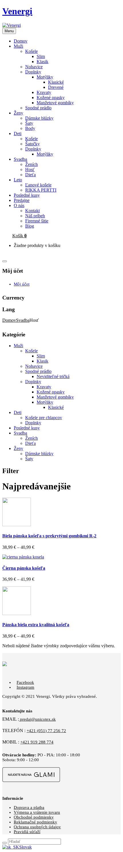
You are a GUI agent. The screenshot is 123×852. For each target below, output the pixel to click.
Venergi (17, 11)
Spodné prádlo (38, 107)
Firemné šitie (36, 220)
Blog (29, 226)
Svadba (22, 320)
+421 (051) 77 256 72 (46, 730)
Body (30, 128)
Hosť (30, 169)
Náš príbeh (35, 215)
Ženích (31, 164)
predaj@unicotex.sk (37, 719)
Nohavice (34, 66)
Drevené (56, 87)
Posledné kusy (27, 427)
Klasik (42, 61)
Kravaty (44, 92)
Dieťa (30, 174)
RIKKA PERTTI (40, 190)
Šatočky (32, 143)
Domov (9, 320)
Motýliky (45, 77)
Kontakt (32, 210)
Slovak (25, 847)
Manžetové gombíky (55, 102)
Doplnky (33, 71)
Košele (31, 51)
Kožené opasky (51, 97)
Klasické (56, 82)
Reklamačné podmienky (35, 822)
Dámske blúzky (39, 118)
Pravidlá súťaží (27, 831)
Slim (41, 56)
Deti (17, 412)
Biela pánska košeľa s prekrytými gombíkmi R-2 (49, 535)
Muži (18, 345)
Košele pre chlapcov (43, 417)
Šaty (29, 123)
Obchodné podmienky (34, 817)
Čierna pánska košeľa (23, 568)
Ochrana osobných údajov (37, 827)
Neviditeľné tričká (53, 376)
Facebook (25, 682)
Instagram (25, 687)
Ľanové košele (38, 184)
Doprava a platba (29, 807)
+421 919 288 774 (36, 742)
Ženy (18, 448)
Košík (19, 235)
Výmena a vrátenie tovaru (37, 812)
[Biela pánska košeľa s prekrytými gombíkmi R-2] (16, 524)
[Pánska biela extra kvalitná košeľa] (16, 613)
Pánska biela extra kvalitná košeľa (35, 624)
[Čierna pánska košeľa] (23, 556)
